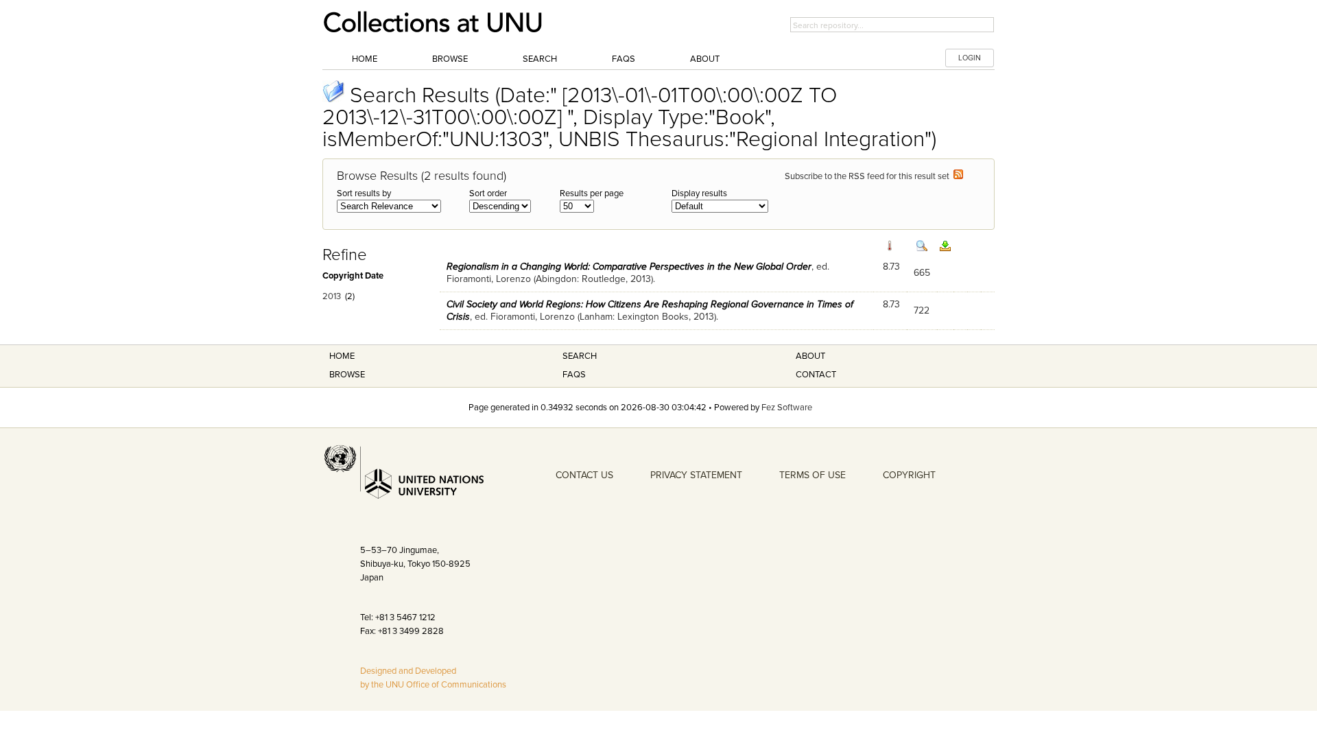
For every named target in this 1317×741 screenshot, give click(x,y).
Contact (816, 374)
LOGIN (969, 58)
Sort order (488, 193)
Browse (450, 59)
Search (540, 59)
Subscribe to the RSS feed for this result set (869, 176)
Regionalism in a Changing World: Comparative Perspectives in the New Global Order (629, 266)
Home (364, 59)
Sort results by (364, 193)
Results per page (592, 193)
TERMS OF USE (812, 475)
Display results (699, 193)
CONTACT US (584, 475)
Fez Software (786, 407)
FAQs (623, 59)
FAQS (574, 374)
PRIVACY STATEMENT (696, 475)
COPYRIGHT (909, 475)
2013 (331, 296)
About (705, 59)
